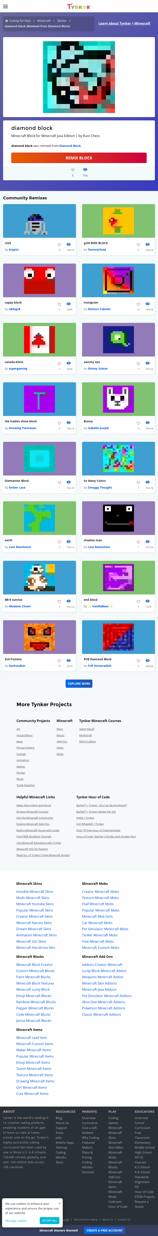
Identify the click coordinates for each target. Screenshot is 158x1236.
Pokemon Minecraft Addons (103, 1008)
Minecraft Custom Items (34, 1044)
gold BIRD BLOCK (96, 243)
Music (20, 779)
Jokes (19, 741)
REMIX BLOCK (79, 157)
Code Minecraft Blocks (33, 1014)
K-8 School (142, 1172)
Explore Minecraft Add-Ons (32, 824)
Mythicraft (85, 735)
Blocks (61, 21)
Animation (22, 760)
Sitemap (61, 1147)
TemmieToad (97, 249)
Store (59, 1162)
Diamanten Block (17, 481)
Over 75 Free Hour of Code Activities (98, 830)
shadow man (93, 540)
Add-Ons (62, 741)
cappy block (13, 302)
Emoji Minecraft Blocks (33, 996)
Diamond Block (70, 146)
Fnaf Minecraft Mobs (98, 904)
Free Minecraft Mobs (98, 941)
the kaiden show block (21, 421)
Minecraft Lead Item (31, 1037)
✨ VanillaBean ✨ (100, 606)
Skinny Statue (98, 368)
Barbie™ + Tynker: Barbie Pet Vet (96, 811)
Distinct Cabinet (99, 309)
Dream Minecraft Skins (33, 929)
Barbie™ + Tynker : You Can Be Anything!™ (101, 805)
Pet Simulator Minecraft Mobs (105, 929)
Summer (88, 1172)
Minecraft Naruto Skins (34, 923)
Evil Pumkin (13, 659)
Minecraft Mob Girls (97, 916)
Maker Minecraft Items (33, 1050)
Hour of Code (117, 1206)
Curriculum (90, 1123)
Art (18, 729)
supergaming (18, 368)
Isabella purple (98, 428)
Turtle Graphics (25, 785)
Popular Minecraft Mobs (101, 910)
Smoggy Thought (100, 487)
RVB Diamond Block (98, 659)
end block (91, 600)
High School (143, 1152)
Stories (20, 772)
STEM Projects (145, 1197)
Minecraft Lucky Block (33, 989)
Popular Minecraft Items (35, 1056)
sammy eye (92, 362)
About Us (62, 1123)
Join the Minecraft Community (34, 818)
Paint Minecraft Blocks (33, 977)
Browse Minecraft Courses (32, 811)
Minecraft (44, 21)
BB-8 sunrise (13, 600)
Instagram (91, 302)
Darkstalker (17, 666)
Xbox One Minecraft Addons (103, 1002)
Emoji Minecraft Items (33, 1062)
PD (137, 1187)
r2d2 (8, 243)
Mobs (60, 754)
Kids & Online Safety (86, 1219)
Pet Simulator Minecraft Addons (107, 996)
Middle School (145, 1147)
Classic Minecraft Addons (101, 1014)
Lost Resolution (20, 547)
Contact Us (124, 1219)
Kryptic (14, 249)
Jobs (59, 1137)
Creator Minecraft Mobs (100, 891)
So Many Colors (95, 481)
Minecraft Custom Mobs (100, 947)
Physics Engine (25, 747)
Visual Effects (24, 735)
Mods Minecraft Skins (32, 898)
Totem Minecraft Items (33, 1068)
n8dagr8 (14, 309)
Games (20, 766)
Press (59, 1133)
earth (8, 540)
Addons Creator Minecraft (102, 964)
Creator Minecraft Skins (34, 916)
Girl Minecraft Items (31, 1087)
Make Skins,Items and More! (33, 805)
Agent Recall (86, 729)
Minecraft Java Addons (99, 989)
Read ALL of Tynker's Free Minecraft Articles (43, 855)
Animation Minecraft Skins (36, 935)
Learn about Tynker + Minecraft (124, 23)
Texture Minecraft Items (34, 1075)
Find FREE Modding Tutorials (33, 836)
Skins (60, 729)
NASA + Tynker (85, 818)
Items (60, 747)
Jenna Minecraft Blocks (33, 1020)
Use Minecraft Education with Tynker (38, 843)
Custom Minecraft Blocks (35, 971)
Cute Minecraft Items (32, 1093)
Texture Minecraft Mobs (100, 898)
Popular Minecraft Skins (34, 910)
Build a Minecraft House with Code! (37, 830)
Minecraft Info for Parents (32, 849)
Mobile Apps (65, 1142)
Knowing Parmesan (22, 428)
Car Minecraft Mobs (97, 923)
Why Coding (90, 1137)
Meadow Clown (20, 606)
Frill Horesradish (99, 666)
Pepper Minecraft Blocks (35, 1008)
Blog (59, 1118)
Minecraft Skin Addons (99, 983)
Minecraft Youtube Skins (35, 904)
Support (61, 1128)
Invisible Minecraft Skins (34, 891)
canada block (14, 362)
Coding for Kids (20, 21)
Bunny (88, 421)
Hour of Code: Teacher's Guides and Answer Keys (106, 836)
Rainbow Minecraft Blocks (36, 1002)
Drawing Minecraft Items (35, 1081)
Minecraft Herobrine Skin (35, 947)
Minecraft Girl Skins (31, 941)
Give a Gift (89, 1128)
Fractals (21, 754)
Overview (89, 1118)
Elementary (143, 1142)
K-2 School (142, 1167)
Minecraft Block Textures (35, 983)
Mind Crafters (87, 741)
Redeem (88, 1133)
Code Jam (115, 1201)
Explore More (79, 683)
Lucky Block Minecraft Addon (104, 971)
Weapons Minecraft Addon (102, 977)
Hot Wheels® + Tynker (90, 824)
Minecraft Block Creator (34, 964)
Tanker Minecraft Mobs (100, 935)
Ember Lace (17, 487)
